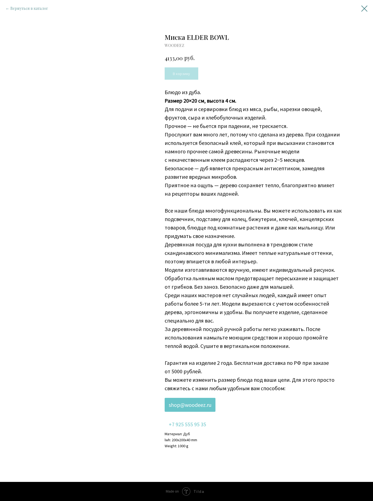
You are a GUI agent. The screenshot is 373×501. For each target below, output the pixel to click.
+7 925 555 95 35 (187, 424)
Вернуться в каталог (29, 8)
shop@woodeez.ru (190, 404)
